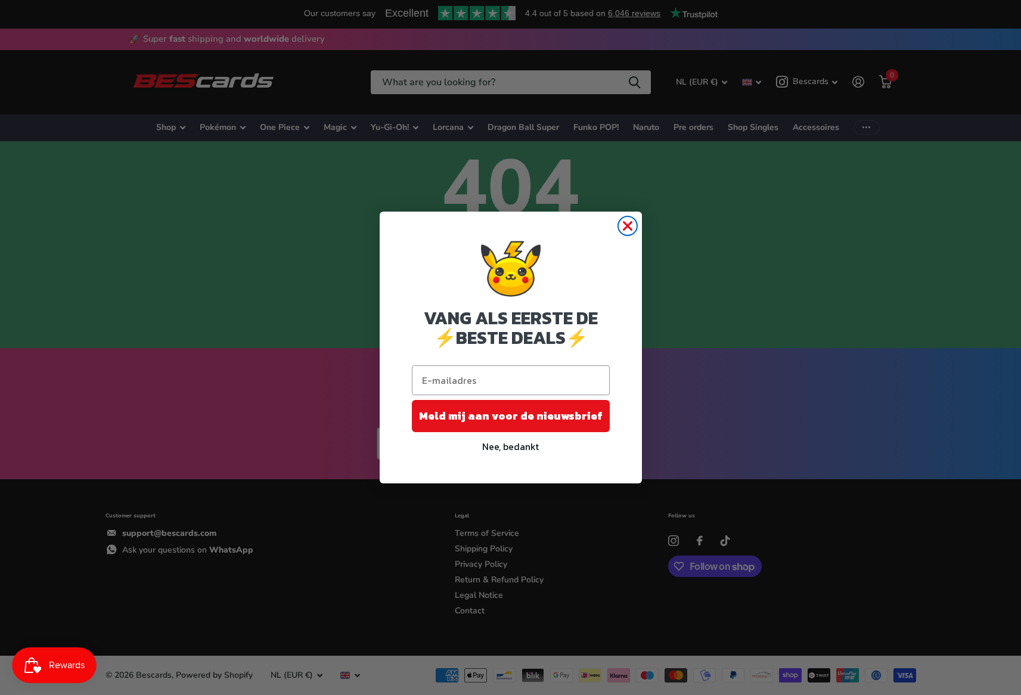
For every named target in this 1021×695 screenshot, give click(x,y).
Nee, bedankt (510, 446)
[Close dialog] (627, 225)
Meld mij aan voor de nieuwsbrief (511, 416)
